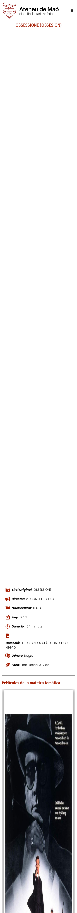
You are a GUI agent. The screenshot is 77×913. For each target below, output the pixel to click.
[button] (72, 10)
